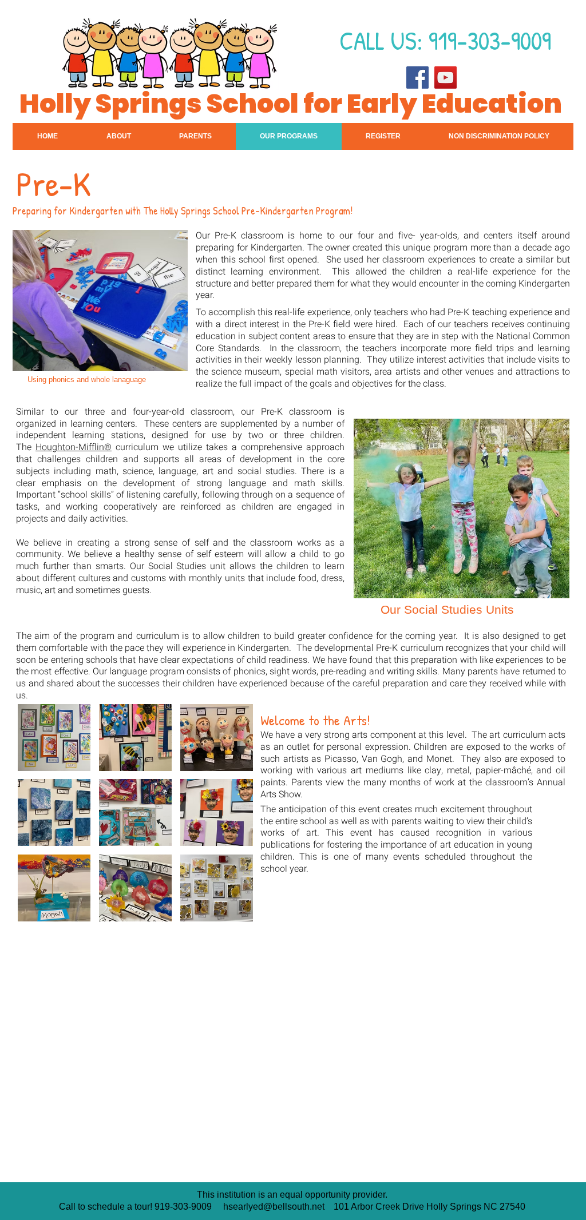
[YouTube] (445, 77)
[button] (461, 508)
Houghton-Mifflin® (73, 447)
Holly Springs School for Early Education (290, 103)
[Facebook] (417, 77)
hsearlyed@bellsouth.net (273, 1206)
